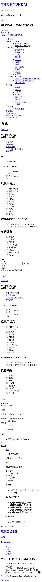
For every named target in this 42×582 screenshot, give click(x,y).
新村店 (18, 57)
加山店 (18, 99)
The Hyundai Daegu (22, 46)
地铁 (7, 450)
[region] (23, 457)
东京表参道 (19, 109)
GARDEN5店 (20, 102)
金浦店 (18, 87)
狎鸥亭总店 (19, 50)
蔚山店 (18, 72)
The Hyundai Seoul (22, 44)
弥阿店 (18, 60)
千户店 (18, 55)
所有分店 (12, 161)
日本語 (8, 554)
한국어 (8, 547)
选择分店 (4, 281)
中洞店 (18, 64)
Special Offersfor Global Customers (13, 115)
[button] (15, 35)
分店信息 (9, 39)
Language (7, 542)
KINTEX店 (19, 67)
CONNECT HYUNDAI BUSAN (27, 79)
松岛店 (18, 90)
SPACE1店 (19, 95)
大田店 (18, 92)
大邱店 (18, 104)
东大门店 (18, 97)
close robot (35, 574)
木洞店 (18, 62)
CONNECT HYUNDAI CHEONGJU (24, 82)
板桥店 (18, 69)
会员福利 (9, 111)
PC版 (3, 537)
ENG (8, 549)
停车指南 (9, 480)
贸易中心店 (19, 52)
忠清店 (18, 74)
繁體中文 (9, 551)
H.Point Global (11, 118)
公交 (7, 463)
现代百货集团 (9, 531)
